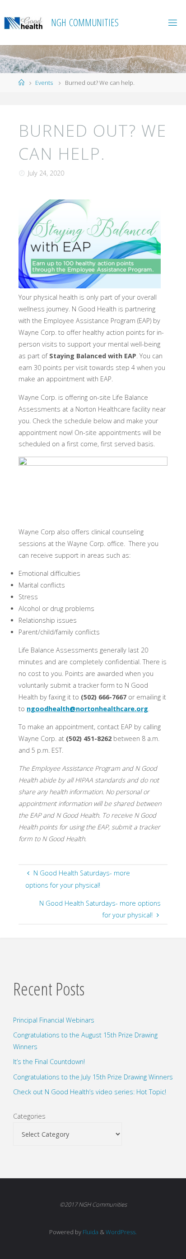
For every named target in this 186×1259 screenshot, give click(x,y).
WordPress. (121, 1232)
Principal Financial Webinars (53, 1020)
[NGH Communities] (24, 22)
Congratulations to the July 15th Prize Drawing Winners (93, 1077)
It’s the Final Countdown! (49, 1061)
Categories (29, 1116)
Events (44, 83)
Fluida (89, 1232)
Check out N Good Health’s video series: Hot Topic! (89, 1092)
